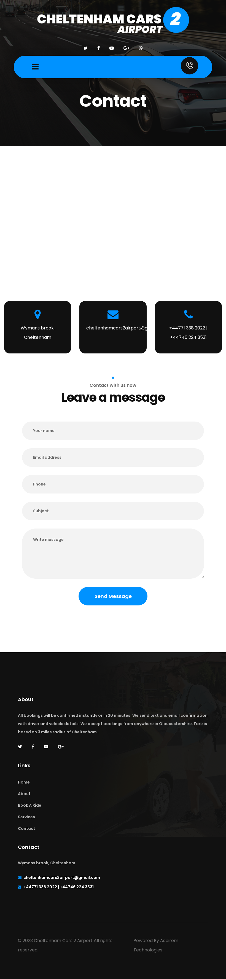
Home (24, 782)
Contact (26, 828)
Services (26, 817)
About (24, 793)
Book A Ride (29, 805)
